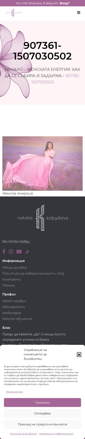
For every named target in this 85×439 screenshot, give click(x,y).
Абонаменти (13, 307)
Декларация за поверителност (56, 433)
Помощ (8, 285)
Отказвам (42, 413)
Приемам (42, 402)
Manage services (14, 392)
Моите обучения (17, 319)
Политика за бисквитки (23, 433)
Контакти (11, 279)
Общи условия (14, 267)
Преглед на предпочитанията (42, 424)
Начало (14, 69)
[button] (79, 354)
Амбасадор (11, 313)
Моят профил (14, 301)
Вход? (64, 3)
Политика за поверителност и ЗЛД (33, 273)
